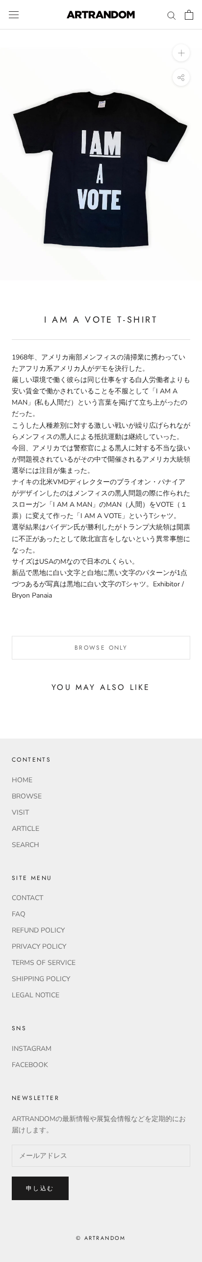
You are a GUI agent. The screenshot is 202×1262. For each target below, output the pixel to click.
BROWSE (27, 796)
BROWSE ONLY (101, 647)
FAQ (18, 914)
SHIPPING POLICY (41, 979)
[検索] (171, 15)
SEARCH (25, 845)
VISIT (20, 812)
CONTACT (27, 898)
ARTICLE (25, 828)
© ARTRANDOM (101, 1238)
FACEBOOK (30, 1065)
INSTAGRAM (31, 1048)
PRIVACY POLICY (39, 946)
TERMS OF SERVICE (44, 962)
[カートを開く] (189, 15)
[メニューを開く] (14, 15)
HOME (22, 780)
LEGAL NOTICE (35, 995)
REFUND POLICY (38, 930)
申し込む (40, 1188)
